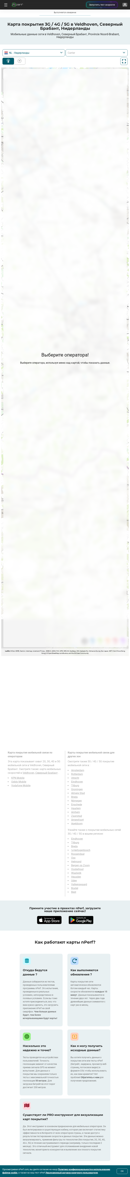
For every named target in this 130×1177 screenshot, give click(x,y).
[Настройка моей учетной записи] (124, 5)
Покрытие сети (8, 61)
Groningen (77, 789)
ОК (122, 1171)
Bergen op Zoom (80, 865)
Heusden (76, 876)
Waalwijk (76, 873)
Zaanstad (76, 815)
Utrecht (75, 777)
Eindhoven (77, 781)
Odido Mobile (18, 781)
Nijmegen (76, 800)
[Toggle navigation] (5, 5)
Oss (73, 857)
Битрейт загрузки (18, 61)
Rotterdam (77, 774)
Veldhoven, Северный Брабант (40, 772)
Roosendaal (77, 853)
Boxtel (74, 888)
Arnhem (75, 812)
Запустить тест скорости (102, 4)
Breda (74, 796)
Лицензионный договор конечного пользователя (72, 1172)
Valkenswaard (79, 884)
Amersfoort (77, 819)
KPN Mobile (17, 777)
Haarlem (76, 808)
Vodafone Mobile (20, 785)
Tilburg (75, 785)
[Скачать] (49, 920)
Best (73, 892)
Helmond (76, 861)
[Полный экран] (124, 61)
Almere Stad (78, 793)
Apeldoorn (77, 823)
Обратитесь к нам (90, 1077)
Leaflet (7, 651)
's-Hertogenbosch (80, 850)
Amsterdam (77, 770)
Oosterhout (77, 869)
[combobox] (33, 52)
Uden (74, 880)
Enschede (76, 804)
